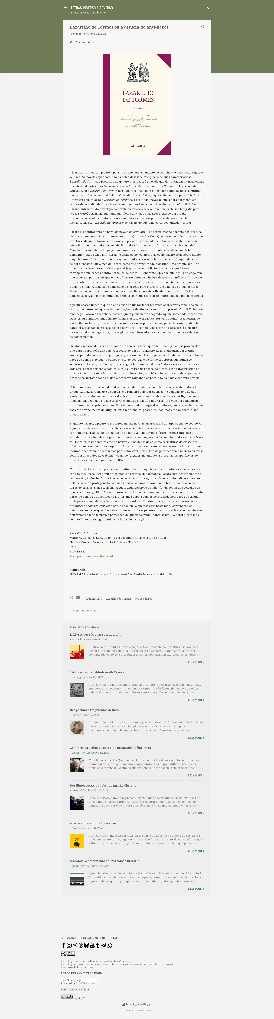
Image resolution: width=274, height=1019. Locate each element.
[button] (202, 27)
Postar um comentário (86, 610)
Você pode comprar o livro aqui (91, 556)
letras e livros (143, 598)
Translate (88, 983)
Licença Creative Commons (114, 961)
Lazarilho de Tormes (118, 598)
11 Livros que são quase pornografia (95, 634)
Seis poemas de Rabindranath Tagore (97, 672)
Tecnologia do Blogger (139, 1004)
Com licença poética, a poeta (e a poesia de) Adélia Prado (110, 748)
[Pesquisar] (209, 8)
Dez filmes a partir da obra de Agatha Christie (103, 785)
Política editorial (84, 967)
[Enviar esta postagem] (78, 598)
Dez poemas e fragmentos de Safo (94, 710)
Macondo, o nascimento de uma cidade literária (104, 861)
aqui (152, 506)
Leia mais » (196, 662)
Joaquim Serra (93, 598)
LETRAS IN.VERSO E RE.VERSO (92, 7)
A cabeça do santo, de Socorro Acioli (96, 823)
